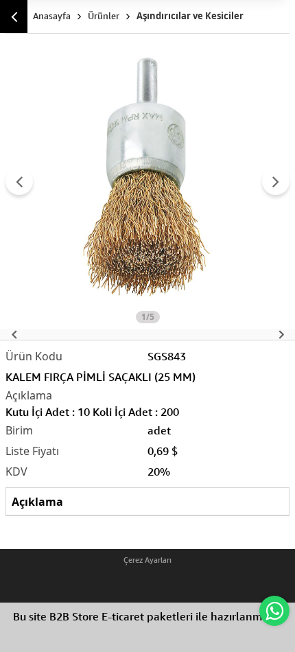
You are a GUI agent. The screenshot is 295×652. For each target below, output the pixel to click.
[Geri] (13, 16)
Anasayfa (52, 16)
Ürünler (103, 16)
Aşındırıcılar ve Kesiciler (190, 16)
